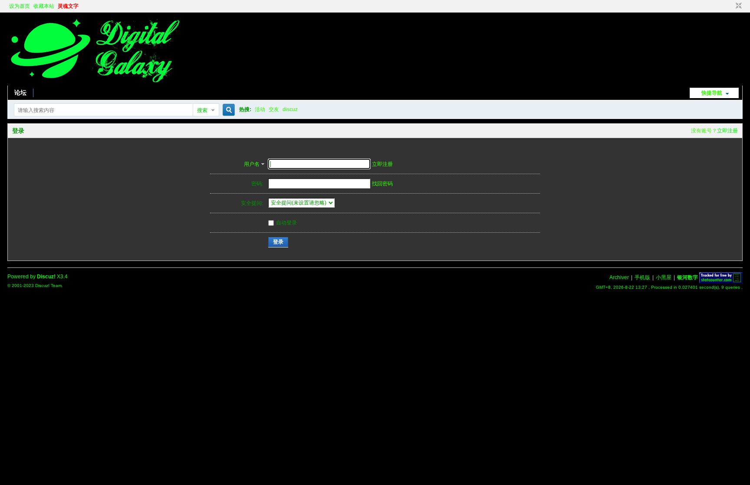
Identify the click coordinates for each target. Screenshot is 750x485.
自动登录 (286, 223)
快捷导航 (711, 93)
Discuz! (46, 277)
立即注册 (727, 131)
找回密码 (382, 184)
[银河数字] (94, 80)
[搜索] (227, 110)
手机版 (642, 277)
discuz (290, 109)
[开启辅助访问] (730, 6)
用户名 (252, 164)
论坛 (20, 92)
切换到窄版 (738, 6)
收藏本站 (43, 6)
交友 (274, 109)
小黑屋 (663, 277)
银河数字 (687, 277)
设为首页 (19, 6)
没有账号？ (704, 131)
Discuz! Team (48, 285)
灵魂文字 (68, 6)
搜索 (202, 110)
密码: (257, 184)
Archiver (619, 277)
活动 (260, 109)
